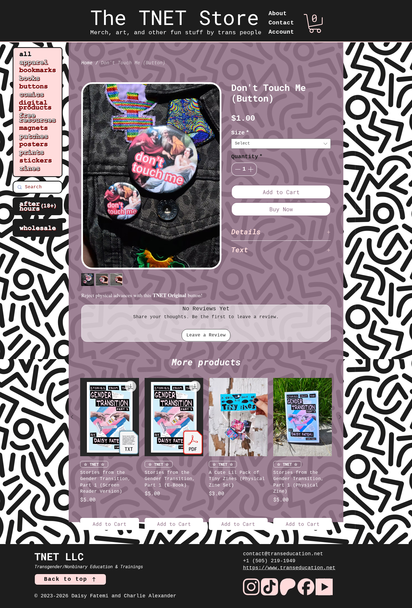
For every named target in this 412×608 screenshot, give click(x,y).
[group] (206, 454)
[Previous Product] (72, 417)
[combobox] (281, 144)
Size (240, 133)
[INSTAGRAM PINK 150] (251, 586)
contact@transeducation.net (283, 554)
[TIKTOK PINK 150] (269, 586)
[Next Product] (340, 417)
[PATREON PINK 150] (287, 586)
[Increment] (251, 169)
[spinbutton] (244, 169)
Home (86, 62)
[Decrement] (237, 169)
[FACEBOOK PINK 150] (305, 586)
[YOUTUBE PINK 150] (324, 586)
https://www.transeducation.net (289, 568)
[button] (315, 23)
